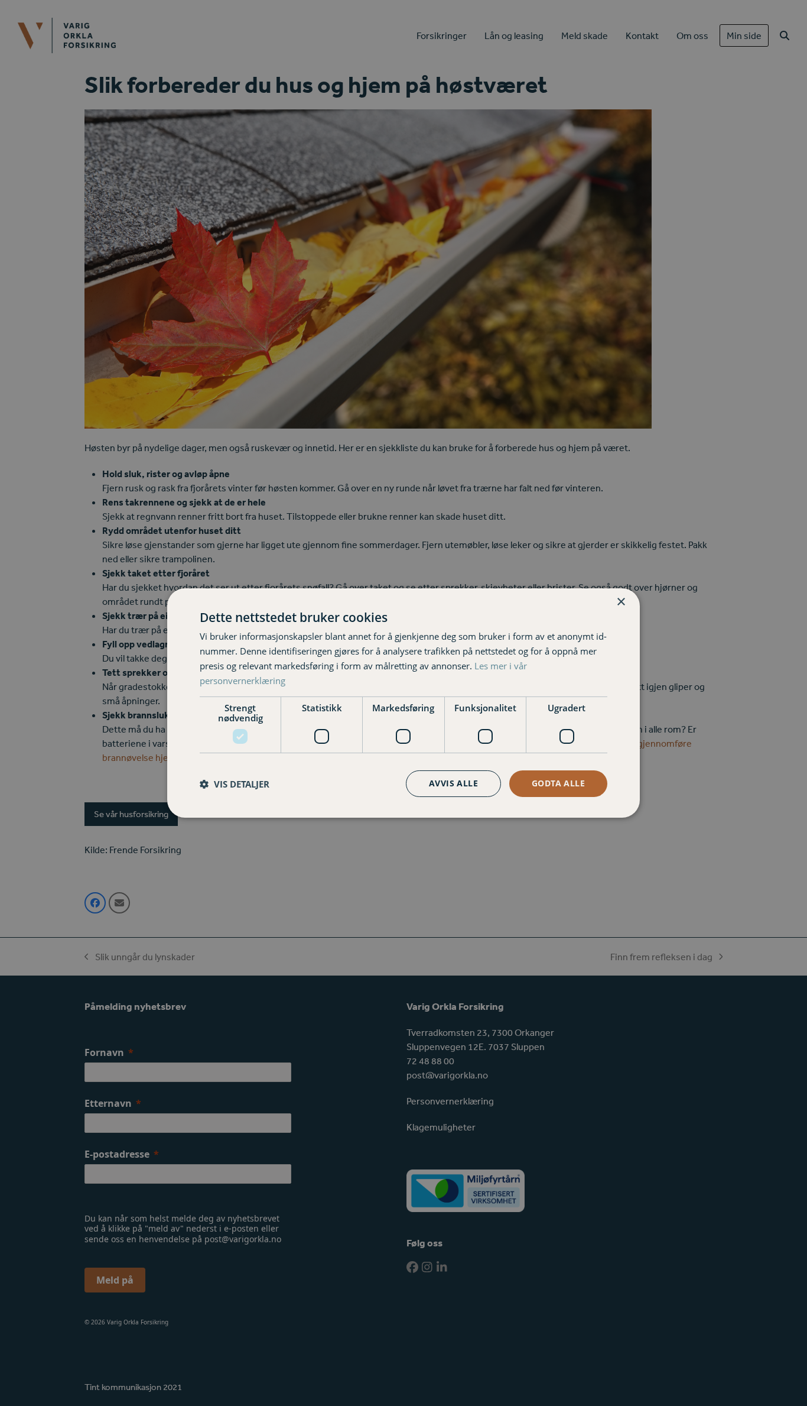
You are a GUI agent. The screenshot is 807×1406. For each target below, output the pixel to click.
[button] (234, 784)
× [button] (620, 602)
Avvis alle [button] (453, 783)
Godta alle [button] (558, 783)
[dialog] (403, 703)
